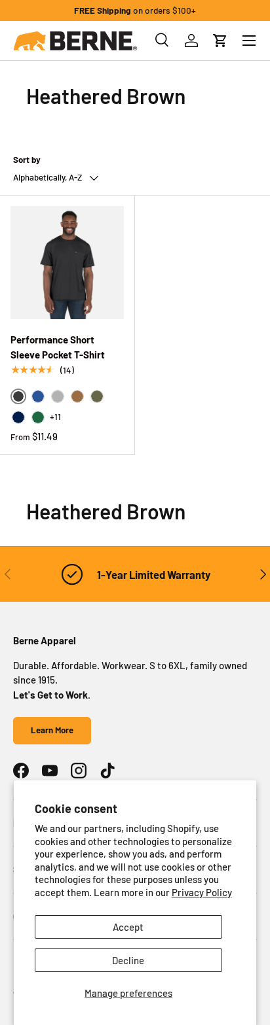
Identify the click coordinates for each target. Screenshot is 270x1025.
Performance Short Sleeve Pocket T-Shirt (57, 347)
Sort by (27, 159)
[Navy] (18, 417)
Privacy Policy (202, 892)
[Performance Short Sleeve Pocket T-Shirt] (67, 262)
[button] (220, 40)
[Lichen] (97, 396)
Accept (128, 927)
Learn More (52, 730)
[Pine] (38, 417)
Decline (128, 960)
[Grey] (57, 396)
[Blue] (38, 396)
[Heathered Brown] (77, 396)
